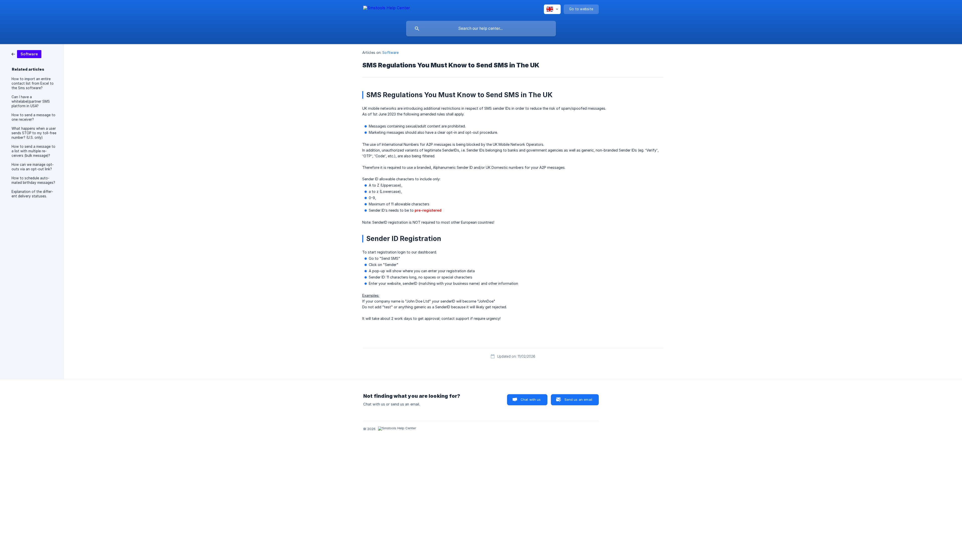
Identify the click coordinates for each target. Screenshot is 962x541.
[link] (26, 53)
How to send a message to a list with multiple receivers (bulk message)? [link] (33, 151)
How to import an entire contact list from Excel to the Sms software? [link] (33, 83)
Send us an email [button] (578, 399)
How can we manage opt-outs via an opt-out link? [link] (33, 167)
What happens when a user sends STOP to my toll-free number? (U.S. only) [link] (34, 133)
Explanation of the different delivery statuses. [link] (32, 194)
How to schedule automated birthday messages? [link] (33, 180)
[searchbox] (481, 28)
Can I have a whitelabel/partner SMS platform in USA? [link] (31, 101)
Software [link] (390, 52)
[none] (386, 9)
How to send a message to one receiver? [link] (33, 117)
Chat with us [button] (531, 399)
